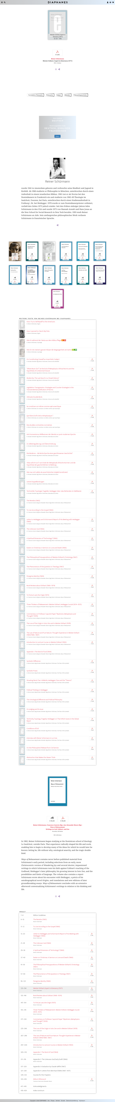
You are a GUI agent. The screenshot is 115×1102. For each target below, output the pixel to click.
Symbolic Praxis (32, 670)
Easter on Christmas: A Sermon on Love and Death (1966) (47, 547)
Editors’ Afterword (39, 1079)
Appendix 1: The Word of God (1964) (39, 651)
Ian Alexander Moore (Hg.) (73, 825)
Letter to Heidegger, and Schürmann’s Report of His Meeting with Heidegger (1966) (53, 520)
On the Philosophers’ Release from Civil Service (43, 747)
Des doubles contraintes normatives (39, 425)
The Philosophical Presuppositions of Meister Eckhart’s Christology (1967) (52, 557)
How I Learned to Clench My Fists (38, 331)
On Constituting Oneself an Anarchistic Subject (43, 359)
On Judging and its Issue (35, 709)
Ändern (57, 136)
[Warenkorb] (113, 2)
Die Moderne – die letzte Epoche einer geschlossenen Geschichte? (50, 453)
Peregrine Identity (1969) (35, 576)
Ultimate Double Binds (34, 397)
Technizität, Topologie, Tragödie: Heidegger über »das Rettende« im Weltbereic (54, 491)
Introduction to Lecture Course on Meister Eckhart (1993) (46, 642)
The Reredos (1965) (33, 500)
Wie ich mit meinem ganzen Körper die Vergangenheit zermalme (49, 349)
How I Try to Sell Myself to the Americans (41, 321)
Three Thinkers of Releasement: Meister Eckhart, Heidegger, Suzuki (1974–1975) (54, 604)
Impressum (82, 1100)
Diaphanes (57, 2)
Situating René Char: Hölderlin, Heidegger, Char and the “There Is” (49, 680)
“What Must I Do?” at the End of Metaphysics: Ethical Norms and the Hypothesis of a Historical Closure (50, 369)
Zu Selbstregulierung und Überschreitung (41, 443)
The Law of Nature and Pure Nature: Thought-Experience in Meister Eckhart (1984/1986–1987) (53, 633)
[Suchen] (4, 2)
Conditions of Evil (33, 728)
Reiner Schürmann (57, 59)
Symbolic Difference (33, 661)
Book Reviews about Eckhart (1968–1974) (41, 585)
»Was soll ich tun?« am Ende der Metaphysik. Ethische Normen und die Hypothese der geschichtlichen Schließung (51, 463)
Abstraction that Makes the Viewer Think (41, 757)
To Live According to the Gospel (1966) (40, 510)
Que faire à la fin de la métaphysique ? (40, 415)
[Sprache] (110, 2)
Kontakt (63, 1100)
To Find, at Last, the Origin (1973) (38, 595)
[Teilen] (59, 69)
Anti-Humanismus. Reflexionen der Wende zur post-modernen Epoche (51, 434)
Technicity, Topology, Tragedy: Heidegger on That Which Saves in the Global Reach (53, 719)
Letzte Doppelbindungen (35, 481)
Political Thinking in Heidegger (37, 690)
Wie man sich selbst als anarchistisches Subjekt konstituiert (47, 472)
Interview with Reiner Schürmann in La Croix (42, 738)
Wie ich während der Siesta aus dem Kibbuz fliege (44, 340)
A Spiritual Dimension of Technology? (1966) (42, 538)
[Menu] (2, 2)
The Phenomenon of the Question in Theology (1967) (45, 566)
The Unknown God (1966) (35, 528)
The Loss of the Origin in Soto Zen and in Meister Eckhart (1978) (49, 623)
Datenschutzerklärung (72, 1100)
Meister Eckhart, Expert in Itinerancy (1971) (48, 988)
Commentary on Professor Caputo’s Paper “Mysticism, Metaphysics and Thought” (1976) (51, 614)
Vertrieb (58, 1100)
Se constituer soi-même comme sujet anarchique (44, 406)
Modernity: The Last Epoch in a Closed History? (43, 378)
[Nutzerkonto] (107, 2)
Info (49, 1100)
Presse (52, 1100)
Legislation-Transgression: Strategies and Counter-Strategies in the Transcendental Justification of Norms (50, 388)
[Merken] (56, 69)
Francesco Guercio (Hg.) (55, 825)
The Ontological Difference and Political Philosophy (44, 699)
